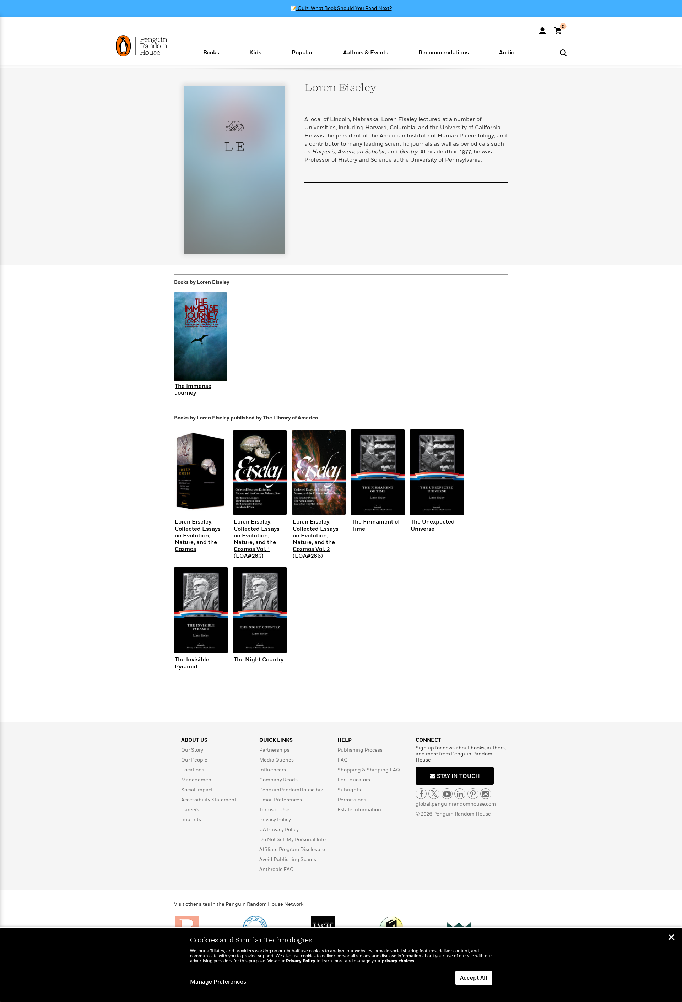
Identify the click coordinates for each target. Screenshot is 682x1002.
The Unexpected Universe (433, 525)
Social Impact (197, 789)
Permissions (351, 799)
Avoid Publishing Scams (287, 859)
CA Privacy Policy (279, 829)
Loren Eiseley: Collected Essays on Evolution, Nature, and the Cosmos (198, 535)
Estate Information (359, 809)
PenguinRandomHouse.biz (291, 789)
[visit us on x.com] (433, 793)
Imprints (191, 819)
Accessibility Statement (208, 799)
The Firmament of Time (376, 525)
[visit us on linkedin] (459, 793)
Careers (190, 809)
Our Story (192, 750)
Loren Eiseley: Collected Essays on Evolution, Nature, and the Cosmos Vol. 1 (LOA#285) (257, 539)
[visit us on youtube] (447, 793)
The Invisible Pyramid (192, 663)
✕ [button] (671, 938)
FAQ (342, 760)
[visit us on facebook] (421, 793)
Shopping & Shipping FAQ (368, 770)
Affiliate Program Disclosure (292, 849)
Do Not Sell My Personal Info (292, 839)
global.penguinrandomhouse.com (456, 804)
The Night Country (258, 660)
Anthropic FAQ (276, 869)
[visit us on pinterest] (472, 793)
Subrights (349, 789)
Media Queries (276, 760)
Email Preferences (280, 799)
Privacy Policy (275, 819)
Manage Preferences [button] (218, 982)
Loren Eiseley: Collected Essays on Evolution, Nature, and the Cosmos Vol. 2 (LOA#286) (316, 539)
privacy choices (398, 961)
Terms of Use (274, 809)
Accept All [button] (473, 978)
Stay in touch (457, 776)
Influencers (272, 770)
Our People (194, 760)
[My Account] (542, 28)
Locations (192, 770)
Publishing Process (360, 750)
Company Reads (278, 779)
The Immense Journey (193, 389)
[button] (211, 52)
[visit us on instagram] (485, 793)
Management (197, 779)
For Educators (353, 779)
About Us (194, 740)
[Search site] (563, 52)
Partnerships (274, 750)
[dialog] (341, 965)
